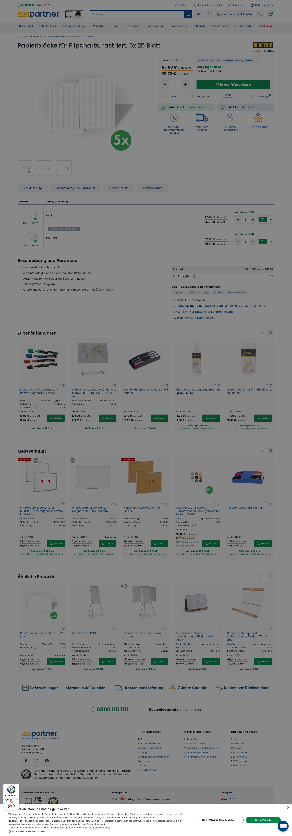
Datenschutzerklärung (99, 828)
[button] (97, 831)
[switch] (11, 806)
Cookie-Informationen (60, 828)
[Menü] (17, 786)
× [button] (288, 807)
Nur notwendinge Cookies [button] (218, 820)
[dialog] (146, 820)
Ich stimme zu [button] (263, 820)
